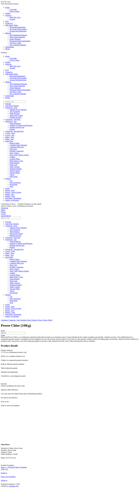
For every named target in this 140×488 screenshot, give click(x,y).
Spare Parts (9, 141)
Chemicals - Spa (11, 121)
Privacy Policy (15, 11)
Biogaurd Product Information (20, 41)
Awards (12, 19)
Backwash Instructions (17, 27)
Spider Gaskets (15, 171)
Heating (8, 179)
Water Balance (15, 114)
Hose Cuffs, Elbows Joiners (19, 155)
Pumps (3, 212)
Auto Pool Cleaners (12, 106)
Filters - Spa (9, 139)
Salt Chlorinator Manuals (18, 35)
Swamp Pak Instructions (18, 31)
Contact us (9, 23)
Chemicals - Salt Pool (12, 119)
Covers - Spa (9, 135)
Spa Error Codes (15, 43)
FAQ (7, 21)
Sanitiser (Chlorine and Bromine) (21, 125)
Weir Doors (14, 177)
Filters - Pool (9, 137)
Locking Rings (15, 159)
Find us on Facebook (8, 477)
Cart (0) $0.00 (6, 216)
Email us (4, 473)
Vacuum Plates (15, 173)
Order (3, 335)
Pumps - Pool (10, 190)
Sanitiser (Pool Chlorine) (18, 110)
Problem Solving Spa (17, 127)
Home (7, 7)
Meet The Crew (15, 17)
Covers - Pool (10, 133)
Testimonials (9, 47)
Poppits (12, 129)
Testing (7, 13)
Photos (7, 49)
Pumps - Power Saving (13, 192)
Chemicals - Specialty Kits (14, 131)
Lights (7, 188)
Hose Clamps (14, 153)
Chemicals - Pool (11, 108)
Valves (12, 175)
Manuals (8, 33)
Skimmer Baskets (16, 169)
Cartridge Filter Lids (17, 147)
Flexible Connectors (17, 151)
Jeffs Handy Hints (11, 25)
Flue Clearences (15, 182)
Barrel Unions (14, 143)
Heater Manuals (15, 39)
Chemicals (4, 208)
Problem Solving (15, 117)
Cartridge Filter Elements (18, 145)
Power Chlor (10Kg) (45, 320)
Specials (8, 104)
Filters (3, 210)
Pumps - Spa (9, 194)
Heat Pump (13, 184)
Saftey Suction (15, 167)
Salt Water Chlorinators (13, 198)
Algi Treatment (15, 112)
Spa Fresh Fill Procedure (18, 29)
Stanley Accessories (12, 200)
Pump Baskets (14, 163)
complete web (13, 486)
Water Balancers (15, 123)
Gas (11, 180)
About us (8, 15)
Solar (11, 186)
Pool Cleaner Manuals (17, 37)
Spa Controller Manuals (18, 45)
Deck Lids (13, 149)
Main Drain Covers (16, 161)
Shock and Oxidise (16, 115)
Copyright (13, 9)
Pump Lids (13, 165)
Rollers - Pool (10, 196)
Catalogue (4, 320)
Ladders (12, 157)
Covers (3, 214)
